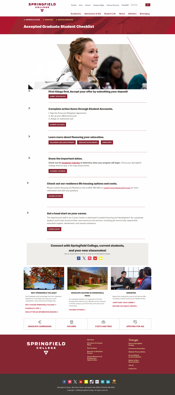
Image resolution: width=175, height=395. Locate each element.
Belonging (145, 13)
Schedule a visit (32, 308)
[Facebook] (64, 381)
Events (74, 5)
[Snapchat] (86, 381)
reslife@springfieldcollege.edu (117, 187)
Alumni (88, 5)
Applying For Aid (135, 326)
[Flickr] (97, 381)
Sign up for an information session (41, 312)
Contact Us (133, 368)
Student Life (110, 13)
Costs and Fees (103, 326)
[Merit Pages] (102, 381)
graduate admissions (65, 20)
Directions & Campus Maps (94, 344)
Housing (71, 326)
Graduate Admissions (39, 326)
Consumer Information (137, 348)
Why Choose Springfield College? (40, 305)
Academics (76, 13)
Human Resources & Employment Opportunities (94, 358)
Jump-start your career (123, 302)
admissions (49, 20)
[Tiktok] (91, 381)
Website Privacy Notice (137, 352)
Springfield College (33, 20)
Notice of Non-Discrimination (134, 361)
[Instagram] (69, 381)
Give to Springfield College (135, 344)
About (122, 13)
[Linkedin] (108, 381)
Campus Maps (98, 5)
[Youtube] (80, 381)
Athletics (132, 13)
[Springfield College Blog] (114, 381)
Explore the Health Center (124, 306)
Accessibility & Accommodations (135, 356)
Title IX (131, 365)
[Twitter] (75, 381)
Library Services (113, 5)
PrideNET (125, 5)
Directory (90, 340)
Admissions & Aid (92, 13)
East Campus (92, 348)
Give (81, 5)
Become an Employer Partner (95, 352)
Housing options (76, 310)
